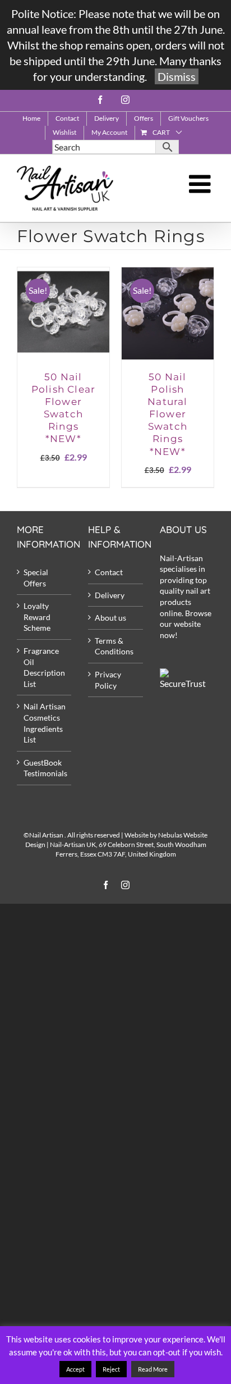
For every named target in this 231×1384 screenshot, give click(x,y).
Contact (109, 572)
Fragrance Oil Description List (44, 667)
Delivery (109, 595)
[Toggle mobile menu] (201, 184)
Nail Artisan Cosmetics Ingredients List (45, 723)
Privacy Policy (108, 680)
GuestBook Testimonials (45, 768)
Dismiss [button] (177, 76)
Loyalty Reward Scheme (37, 616)
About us (110, 617)
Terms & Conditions (114, 646)
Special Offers (36, 577)
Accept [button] (75, 1369)
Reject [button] (111, 1369)
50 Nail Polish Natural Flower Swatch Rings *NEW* (167, 414)
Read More (153, 1369)
